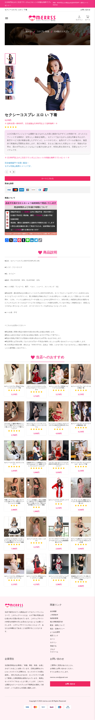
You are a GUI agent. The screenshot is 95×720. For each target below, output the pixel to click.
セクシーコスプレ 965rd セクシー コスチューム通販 (36, 577)
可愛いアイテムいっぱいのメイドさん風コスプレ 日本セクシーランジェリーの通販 (14, 501)
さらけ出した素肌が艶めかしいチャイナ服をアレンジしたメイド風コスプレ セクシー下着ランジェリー (14, 426)
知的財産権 (54, 618)
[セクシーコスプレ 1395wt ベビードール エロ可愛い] (59, 374)
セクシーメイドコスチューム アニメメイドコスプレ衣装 (59, 577)
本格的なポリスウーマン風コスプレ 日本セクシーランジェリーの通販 (81, 577)
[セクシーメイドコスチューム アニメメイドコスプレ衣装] (59, 564)
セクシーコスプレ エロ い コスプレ (36, 539)
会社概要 (53, 611)
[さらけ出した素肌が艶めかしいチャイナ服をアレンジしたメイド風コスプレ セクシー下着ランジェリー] (14, 411)
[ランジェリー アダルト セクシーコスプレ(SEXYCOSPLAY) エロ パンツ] (59, 411)
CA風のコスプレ (62, 31)
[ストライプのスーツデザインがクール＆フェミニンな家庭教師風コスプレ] (59, 527)
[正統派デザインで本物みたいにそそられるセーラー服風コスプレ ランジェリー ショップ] (36, 450)
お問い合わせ (85, 10)
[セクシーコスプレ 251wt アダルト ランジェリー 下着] (14, 374)
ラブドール (54, 652)
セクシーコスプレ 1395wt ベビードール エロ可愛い (58, 387)
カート (52, 639)
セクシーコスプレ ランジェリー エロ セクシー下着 (81, 463)
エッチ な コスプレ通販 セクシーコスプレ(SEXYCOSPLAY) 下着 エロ (81, 501)
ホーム (29, 31)
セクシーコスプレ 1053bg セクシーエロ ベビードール (14, 577)
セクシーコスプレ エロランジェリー (14, 463)
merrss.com (47, 701)
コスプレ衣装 (43, 31)
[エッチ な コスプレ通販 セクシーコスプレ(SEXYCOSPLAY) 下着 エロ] (81, 488)
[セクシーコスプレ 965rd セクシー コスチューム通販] (36, 564)
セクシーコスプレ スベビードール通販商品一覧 (81, 424)
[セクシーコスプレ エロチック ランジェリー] (59, 488)
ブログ (52, 649)
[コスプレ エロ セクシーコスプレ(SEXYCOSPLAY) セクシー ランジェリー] (59, 450)
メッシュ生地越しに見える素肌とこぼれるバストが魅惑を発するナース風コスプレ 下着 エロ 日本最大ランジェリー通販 (36, 502)
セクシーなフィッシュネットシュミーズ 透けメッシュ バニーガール (36, 425)
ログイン (53, 642)
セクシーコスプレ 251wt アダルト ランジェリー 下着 (14, 387)
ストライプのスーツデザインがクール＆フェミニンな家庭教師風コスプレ (58, 540)
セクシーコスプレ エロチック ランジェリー (59, 500)
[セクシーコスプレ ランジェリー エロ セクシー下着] (81, 450)
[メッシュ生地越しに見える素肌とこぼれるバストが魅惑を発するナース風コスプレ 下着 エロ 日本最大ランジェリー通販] (36, 488)
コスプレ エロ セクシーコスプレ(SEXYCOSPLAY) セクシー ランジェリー (59, 464)
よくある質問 (55, 632)
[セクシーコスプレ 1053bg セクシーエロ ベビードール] (14, 564)
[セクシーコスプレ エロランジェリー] (14, 450)
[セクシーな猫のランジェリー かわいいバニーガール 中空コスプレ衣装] (81, 527)
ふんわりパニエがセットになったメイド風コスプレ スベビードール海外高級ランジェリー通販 (14, 540)
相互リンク (54, 635)
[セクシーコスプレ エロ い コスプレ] (36, 527)
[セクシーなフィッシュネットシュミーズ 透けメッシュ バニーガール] (36, 411)
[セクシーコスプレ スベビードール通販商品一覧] (81, 411)
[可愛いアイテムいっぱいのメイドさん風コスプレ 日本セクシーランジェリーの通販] (14, 488)
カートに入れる (47, 178)
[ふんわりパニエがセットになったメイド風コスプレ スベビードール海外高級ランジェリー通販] (14, 527)
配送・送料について (57, 625)
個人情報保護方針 (56, 622)
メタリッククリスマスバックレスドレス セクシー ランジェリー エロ (36, 387)
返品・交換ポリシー (57, 629)
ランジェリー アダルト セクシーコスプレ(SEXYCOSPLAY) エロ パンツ (59, 425)
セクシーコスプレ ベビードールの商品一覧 (81, 387)
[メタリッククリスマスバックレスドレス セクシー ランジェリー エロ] (36, 374)
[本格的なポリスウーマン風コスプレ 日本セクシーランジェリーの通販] (81, 564)
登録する (53, 646)
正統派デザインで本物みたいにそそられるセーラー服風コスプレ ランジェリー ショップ (36, 464)
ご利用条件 (54, 615)
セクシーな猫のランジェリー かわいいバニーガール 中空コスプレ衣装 (81, 540)
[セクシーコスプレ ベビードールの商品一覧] (81, 374)
